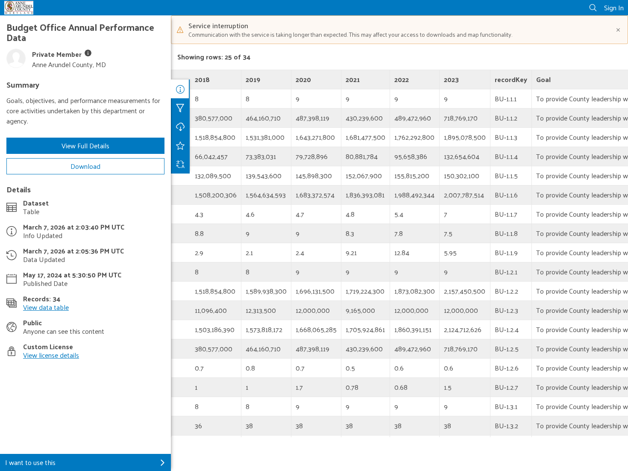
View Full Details (85, 145)
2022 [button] (401, 79)
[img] (88, 53)
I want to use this (30, 462)
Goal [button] (543, 79)
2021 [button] (353, 79)
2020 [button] (303, 79)
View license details (51, 355)
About (180, 88)
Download (85, 166)
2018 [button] (202, 79)
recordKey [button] (511, 79)
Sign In (614, 7)
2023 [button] (451, 79)
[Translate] (180, 164)
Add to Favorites (180, 145)
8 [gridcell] (197, 98)
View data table (46, 307)
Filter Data (180, 107)
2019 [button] (253, 79)
